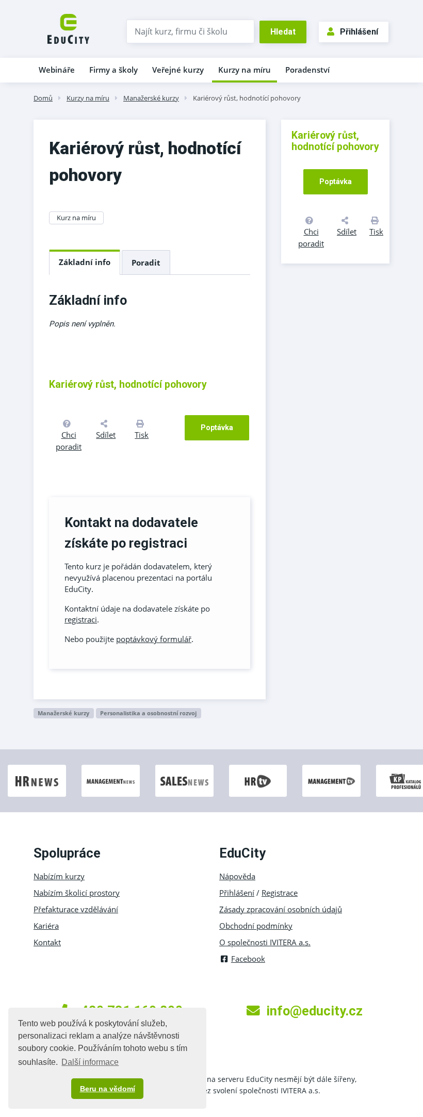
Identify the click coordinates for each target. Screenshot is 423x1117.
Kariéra (46, 926)
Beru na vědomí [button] (107, 1089)
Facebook (248, 959)
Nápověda (237, 876)
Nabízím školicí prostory (77, 893)
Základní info (84, 262)
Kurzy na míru (244, 69)
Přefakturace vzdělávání (76, 909)
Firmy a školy (113, 69)
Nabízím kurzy (59, 876)
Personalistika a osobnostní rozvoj (148, 713)
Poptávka (217, 427)
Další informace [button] (90, 1062)
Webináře (57, 69)
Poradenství (307, 69)
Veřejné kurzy (178, 69)
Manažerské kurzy (151, 98)
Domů (43, 98)
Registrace (280, 893)
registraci (80, 619)
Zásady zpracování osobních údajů (280, 909)
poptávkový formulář (153, 639)
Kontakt (47, 942)
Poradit (146, 262)
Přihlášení (359, 32)
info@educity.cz (314, 1011)
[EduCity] (68, 28)
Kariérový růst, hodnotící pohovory (247, 98)
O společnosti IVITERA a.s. (265, 942)
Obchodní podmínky (255, 926)
